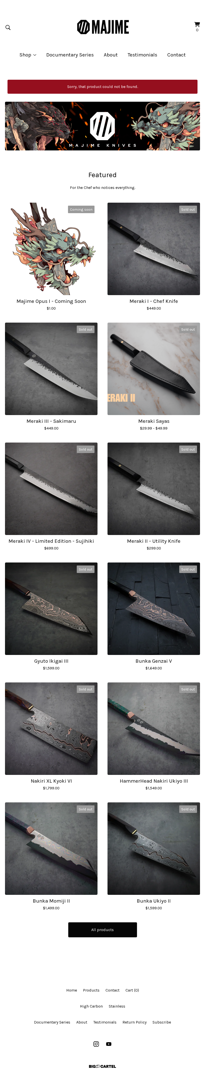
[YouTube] (108, 1044)
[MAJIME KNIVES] (102, 27)
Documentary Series (70, 55)
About (111, 55)
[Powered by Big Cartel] (102, 1066)
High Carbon (91, 1006)
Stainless (117, 1006)
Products (91, 990)
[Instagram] (96, 1044)
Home (71, 990)
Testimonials (142, 55)
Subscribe (161, 1022)
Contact (176, 55)
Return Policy (134, 1022)
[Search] (8, 27)
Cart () (132, 990)
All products (102, 929)
